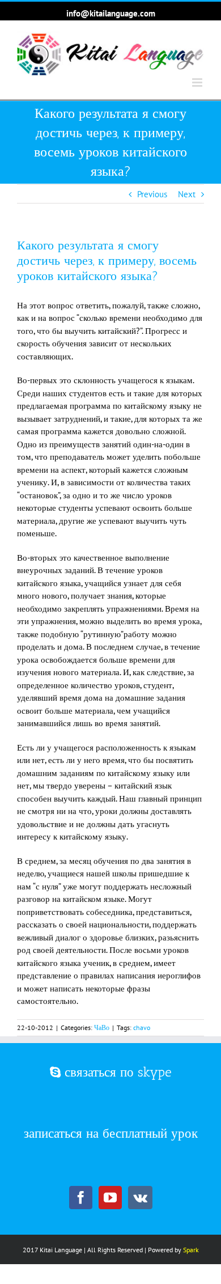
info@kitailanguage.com (110, 13)
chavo (141, 1027)
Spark (191, 1249)
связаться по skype (116, 1072)
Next (187, 194)
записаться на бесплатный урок (111, 1133)
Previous (152, 194)
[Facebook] (80, 1197)
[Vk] (140, 1197)
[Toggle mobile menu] (198, 82)
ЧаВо (101, 1027)
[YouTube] (110, 1197)
